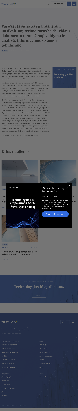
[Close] (69, 185)
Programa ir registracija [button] (55, 214)
